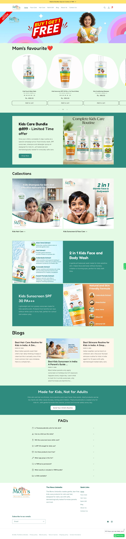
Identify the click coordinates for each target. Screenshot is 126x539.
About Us (83, 507)
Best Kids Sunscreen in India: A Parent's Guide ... (63, 363)
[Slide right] (67, 110)
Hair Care (83, 498)
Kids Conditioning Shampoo (101, 91)
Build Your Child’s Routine (63, 408)
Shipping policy (63, 534)
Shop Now (25, 156)
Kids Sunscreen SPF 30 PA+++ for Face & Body (65, 91)
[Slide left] (59, 110)
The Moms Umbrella (22, 534)
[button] (105, 8)
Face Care (83, 494)
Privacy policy (33, 534)
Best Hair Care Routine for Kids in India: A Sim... (29, 344)
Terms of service (53, 534)
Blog (81, 504)
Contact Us (84, 511)
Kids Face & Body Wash (29, 91)
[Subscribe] (43, 521)
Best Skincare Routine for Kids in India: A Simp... (96, 344)
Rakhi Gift (83, 501)
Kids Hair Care (17, 231)
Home (82, 491)
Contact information (75, 534)
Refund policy (43, 534)
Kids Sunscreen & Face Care (74, 231)
